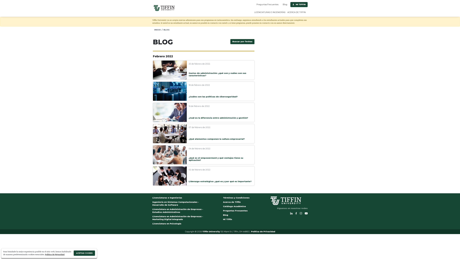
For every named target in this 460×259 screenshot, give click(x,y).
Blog (285, 4)
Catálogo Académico (234, 206)
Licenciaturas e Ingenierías (167, 198)
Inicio (157, 30)
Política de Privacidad (263, 231)
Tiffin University (211, 231)
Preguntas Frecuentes (267, 4)
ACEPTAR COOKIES (84, 253)
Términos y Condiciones (236, 198)
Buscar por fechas (242, 41)
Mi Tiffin (227, 219)
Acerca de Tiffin (232, 202)
